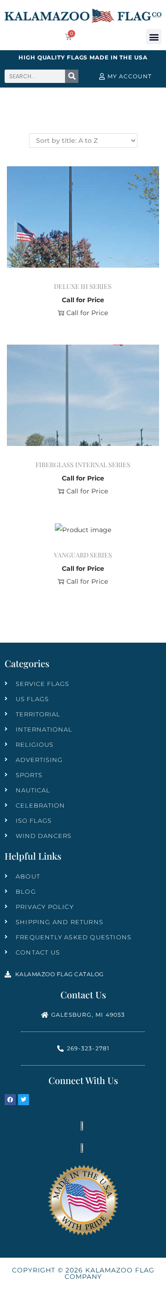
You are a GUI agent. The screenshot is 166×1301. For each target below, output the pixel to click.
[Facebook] (10, 1099)
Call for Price (87, 313)
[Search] (71, 76)
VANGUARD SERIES (83, 555)
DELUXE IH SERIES (83, 286)
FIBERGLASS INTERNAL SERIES (83, 464)
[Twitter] (23, 1099)
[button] (153, 36)
